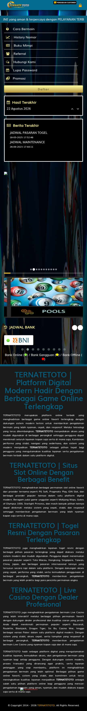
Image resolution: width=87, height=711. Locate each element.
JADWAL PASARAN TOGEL (28, 132)
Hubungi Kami (23, 61)
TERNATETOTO (12, 415)
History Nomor (24, 37)
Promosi (18, 78)
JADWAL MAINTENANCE (27, 142)
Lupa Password (24, 70)
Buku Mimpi (22, 45)
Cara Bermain (23, 28)
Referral (19, 53)
